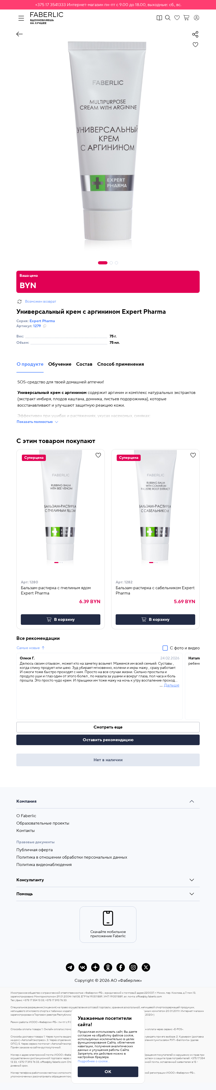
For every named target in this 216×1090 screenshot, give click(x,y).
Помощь (24, 894)
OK (108, 1071)
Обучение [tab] (59, 364)
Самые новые (28, 648)
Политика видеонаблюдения (44, 864)
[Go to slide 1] (56, 562)
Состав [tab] (84, 364)
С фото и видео (185, 648)
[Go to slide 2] (60, 562)
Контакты (25, 830)
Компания (26, 801)
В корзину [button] (64, 619)
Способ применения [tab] (120, 364)
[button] (108, 4)
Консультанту (30, 880)
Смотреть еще (108, 727)
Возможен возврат (40, 301)
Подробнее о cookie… (94, 1061)
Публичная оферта (34, 850)
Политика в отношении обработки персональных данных (71, 857)
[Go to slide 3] (62, 562)
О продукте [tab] (30, 364)
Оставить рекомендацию (108, 739)
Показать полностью (35, 422)
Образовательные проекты (42, 823)
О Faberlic (26, 815)
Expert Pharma (42, 321)
